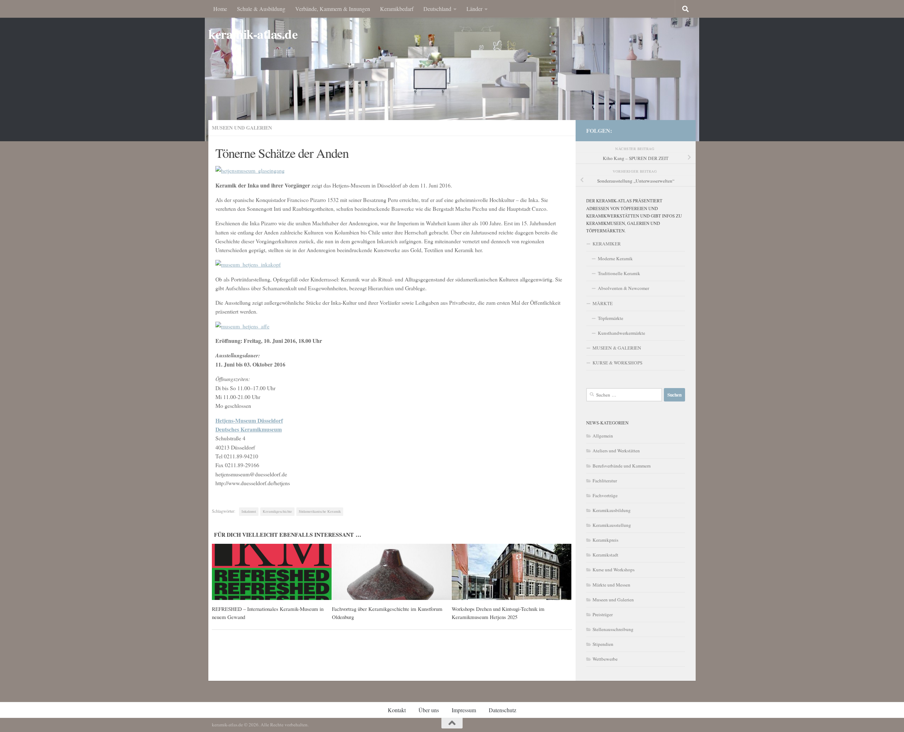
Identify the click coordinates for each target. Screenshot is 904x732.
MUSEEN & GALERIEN (617, 348)
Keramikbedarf (397, 8)
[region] (452, 70)
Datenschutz (502, 710)
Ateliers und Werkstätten (616, 450)
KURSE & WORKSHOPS (617, 362)
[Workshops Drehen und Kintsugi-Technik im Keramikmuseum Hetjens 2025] (511, 572)
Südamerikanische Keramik (320, 511)
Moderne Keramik (615, 258)
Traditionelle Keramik (619, 273)
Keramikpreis (605, 540)
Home (220, 8)
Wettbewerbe (605, 659)
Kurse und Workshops (614, 569)
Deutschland (437, 8)
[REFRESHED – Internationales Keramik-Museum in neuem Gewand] (272, 572)
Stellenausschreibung (613, 629)
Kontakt (397, 710)
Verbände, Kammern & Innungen (332, 8)
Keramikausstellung (612, 525)
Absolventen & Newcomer (623, 288)
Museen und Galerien (242, 127)
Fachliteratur (605, 480)
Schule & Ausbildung (261, 8)
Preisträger (603, 614)
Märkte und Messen (611, 585)
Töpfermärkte (610, 318)
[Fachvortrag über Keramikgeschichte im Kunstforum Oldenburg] (392, 572)
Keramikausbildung (612, 510)
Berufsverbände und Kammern (622, 466)
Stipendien (603, 644)
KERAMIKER (607, 243)
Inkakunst (249, 511)
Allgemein (603, 436)
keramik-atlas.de (252, 34)
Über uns (428, 710)
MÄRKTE (603, 303)
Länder (474, 8)
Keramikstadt (605, 555)
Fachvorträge (605, 495)
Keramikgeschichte (277, 511)
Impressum (464, 710)
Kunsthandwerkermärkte (621, 333)
